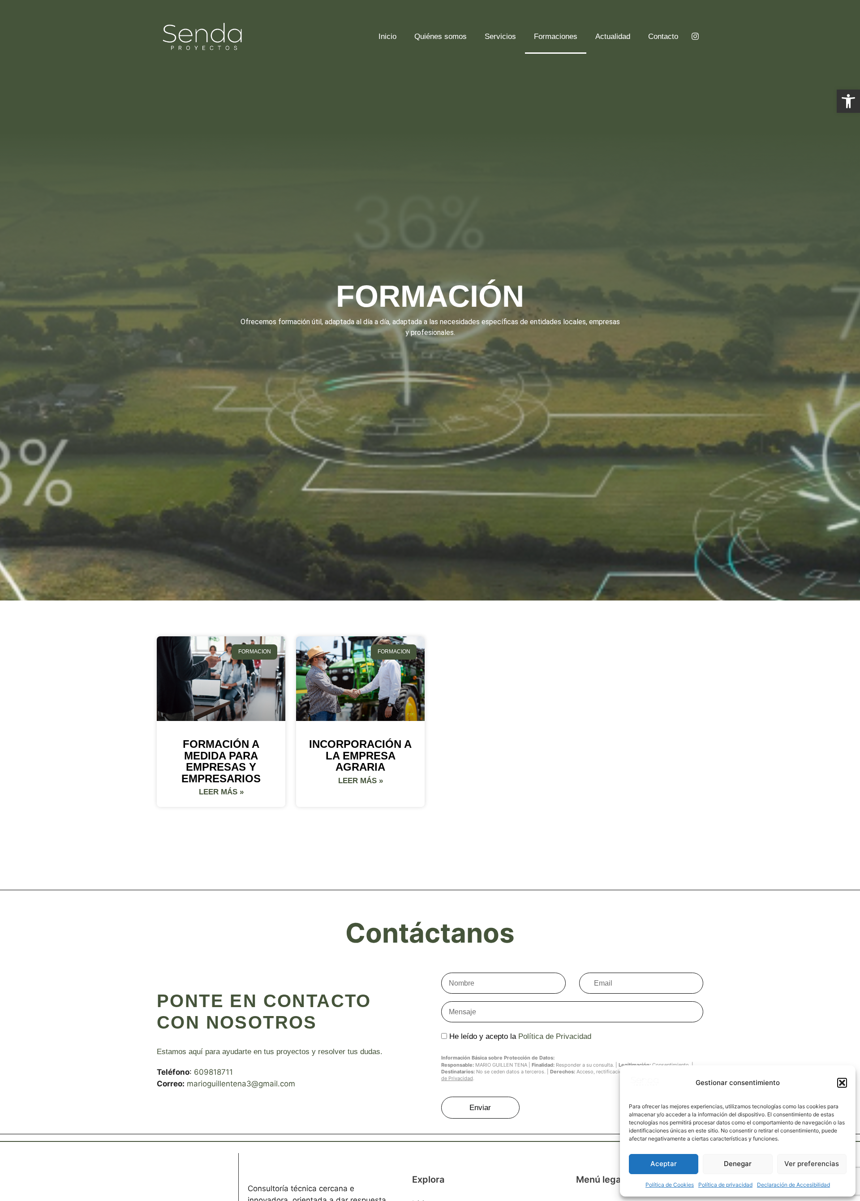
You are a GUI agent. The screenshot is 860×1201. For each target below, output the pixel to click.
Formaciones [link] (555, 36)
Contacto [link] (663, 36)
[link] (848, 101)
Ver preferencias (811, 1163)
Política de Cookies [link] (669, 1184)
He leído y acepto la (520, 1036)
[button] (842, 1082)
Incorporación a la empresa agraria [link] (360, 755)
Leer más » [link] (221, 792)
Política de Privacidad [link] (554, 1036)
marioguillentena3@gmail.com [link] (241, 1083)
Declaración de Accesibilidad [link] (793, 1184)
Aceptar (663, 1163)
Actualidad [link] (612, 36)
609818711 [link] (213, 1072)
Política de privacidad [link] (725, 1184)
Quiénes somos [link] (440, 36)
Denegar (738, 1163)
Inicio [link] (387, 36)
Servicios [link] (500, 36)
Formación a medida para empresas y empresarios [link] (221, 761)
